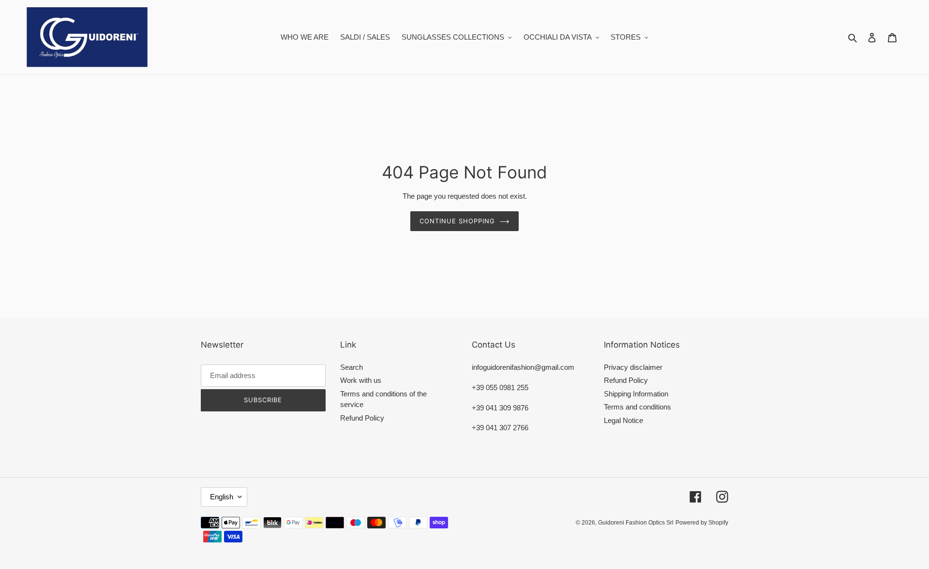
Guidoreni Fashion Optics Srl (636, 522)
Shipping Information (636, 394)
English (221, 497)
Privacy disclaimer (633, 367)
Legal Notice (623, 420)
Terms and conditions (637, 407)
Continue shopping (457, 221)
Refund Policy (362, 418)
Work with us (360, 380)
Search (351, 367)
